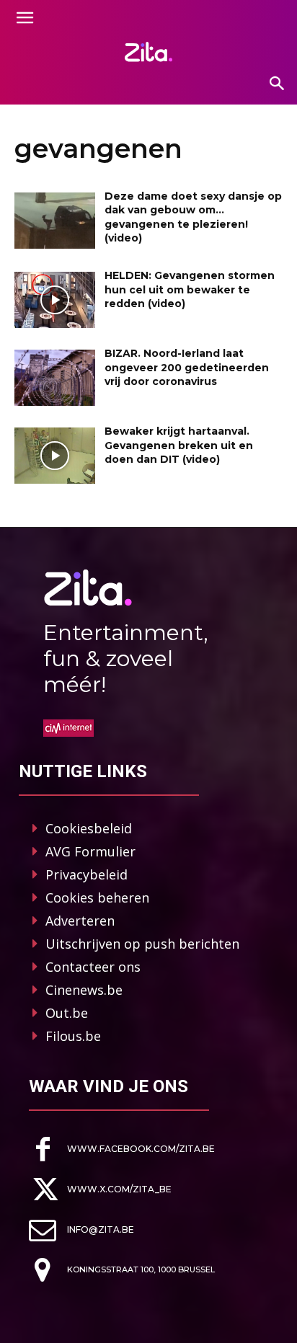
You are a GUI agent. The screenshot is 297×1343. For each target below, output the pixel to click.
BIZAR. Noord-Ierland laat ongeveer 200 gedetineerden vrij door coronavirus (187, 367)
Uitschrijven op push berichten (142, 943)
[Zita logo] (148, 52)
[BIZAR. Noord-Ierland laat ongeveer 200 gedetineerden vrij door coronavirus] (54, 378)
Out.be (66, 1012)
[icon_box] (122, 1149)
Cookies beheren (97, 897)
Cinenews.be (84, 989)
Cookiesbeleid (88, 828)
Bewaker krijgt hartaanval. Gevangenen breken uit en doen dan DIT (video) (179, 445)
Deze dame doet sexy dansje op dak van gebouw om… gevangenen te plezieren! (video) (193, 217)
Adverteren (80, 920)
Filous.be (73, 1036)
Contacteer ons (93, 966)
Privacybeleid (86, 874)
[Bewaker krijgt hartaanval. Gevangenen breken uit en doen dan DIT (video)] (54, 455)
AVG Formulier (90, 851)
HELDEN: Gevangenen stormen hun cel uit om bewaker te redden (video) (190, 289)
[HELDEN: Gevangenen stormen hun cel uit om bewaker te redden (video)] (54, 300)
